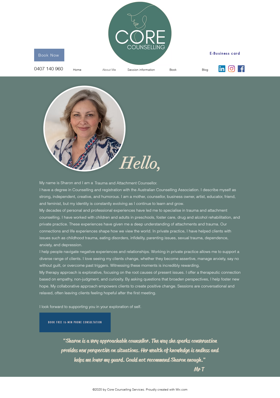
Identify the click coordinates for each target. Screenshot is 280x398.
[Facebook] (241, 68)
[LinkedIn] (222, 68)
